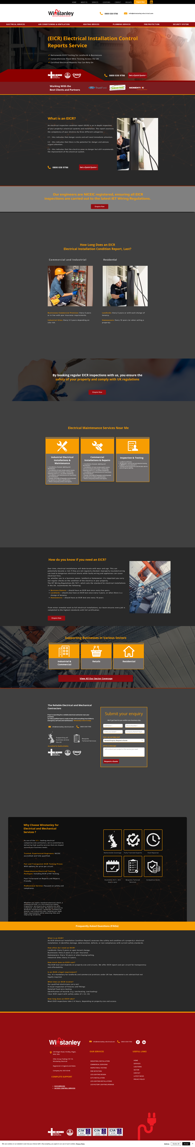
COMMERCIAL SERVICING (99, 1064)
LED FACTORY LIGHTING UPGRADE (102, 1084)
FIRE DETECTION (96, 1071)
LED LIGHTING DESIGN (98, 1074)
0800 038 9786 (117, 75)
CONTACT (137, 1073)
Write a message (109, 746)
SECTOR (136, 1070)
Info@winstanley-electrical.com (63, 727)
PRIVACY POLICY (139, 1079)
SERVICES (137, 1063)
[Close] (192, 1143)
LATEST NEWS (139, 1076)
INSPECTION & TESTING (98, 1068)
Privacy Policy (80, 1144)
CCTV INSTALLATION (97, 1078)
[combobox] (124, 740)
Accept (186, 1144)
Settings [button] (166, 1144)
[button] (95, 2)
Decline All (176, 1144)
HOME (136, 1060)
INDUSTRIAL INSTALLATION (100, 1061)
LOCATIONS (138, 1067)
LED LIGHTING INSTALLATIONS (101, 1081)
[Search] (145, 13)
